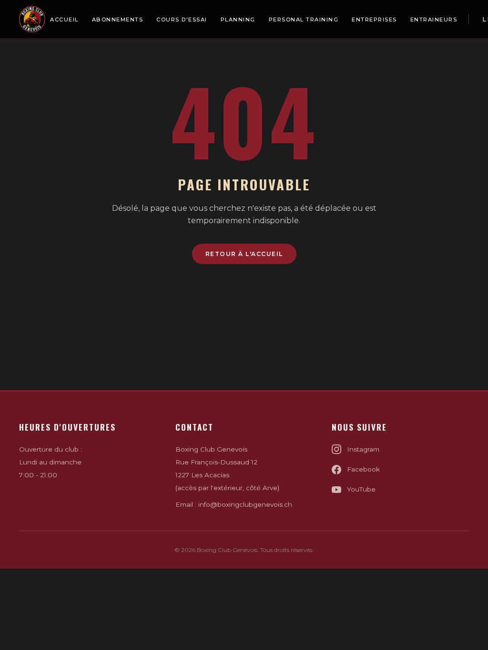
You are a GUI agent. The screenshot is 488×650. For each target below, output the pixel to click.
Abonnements (117, 19)
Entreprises (374, 19)
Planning (238, 19)
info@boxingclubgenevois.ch (245, 504)
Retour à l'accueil (244, 253)
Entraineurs (434, 19)
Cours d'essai (181, 19)
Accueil (64, 19)
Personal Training (304, 19)
